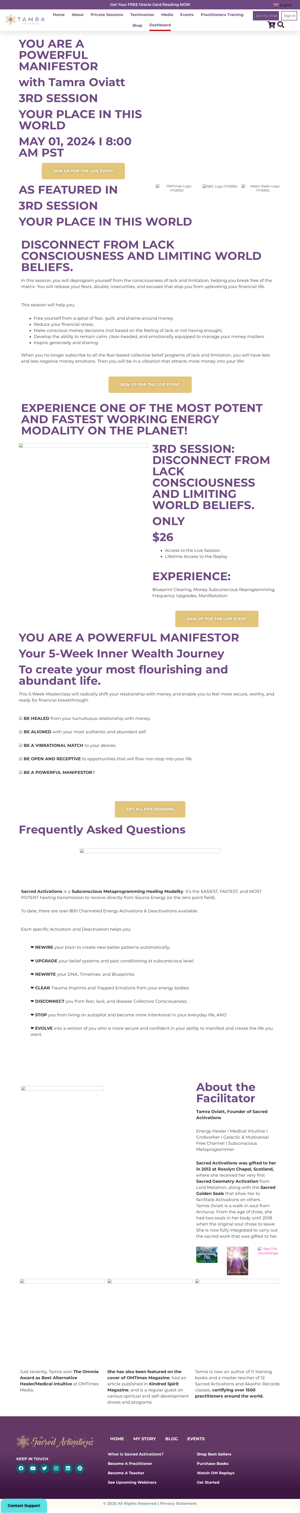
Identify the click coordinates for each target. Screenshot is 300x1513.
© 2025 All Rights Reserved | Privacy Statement (150, 1503)
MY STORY (144, 1438)
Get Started (208, 1482)
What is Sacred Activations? (135, 1454)
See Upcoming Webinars (132, 1482)
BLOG (171, 1438)
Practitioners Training (222, 14)
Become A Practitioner (130, 1463)
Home (59, 14)
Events (187, 14)
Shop (137, 25)
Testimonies (142, 14)
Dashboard (160, 25)
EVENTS (196, 1438)
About (78, 14)
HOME (117, 1438)
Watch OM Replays (216, 1473)
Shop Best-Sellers (214, 1454)
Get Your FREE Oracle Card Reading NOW (150, 4)
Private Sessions (107, 14)
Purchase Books (213, 1463)
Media (167, 14)
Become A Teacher (126, 1473)
